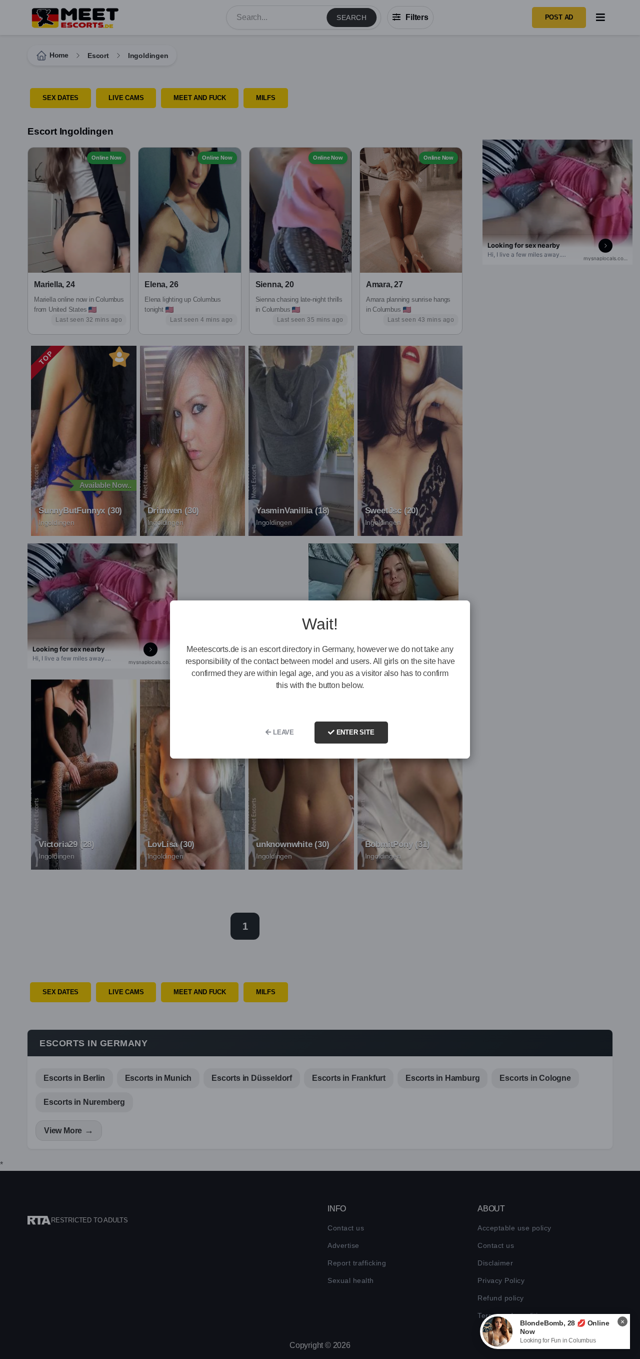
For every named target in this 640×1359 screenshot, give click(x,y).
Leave (282, 732)
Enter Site (354, 732)
